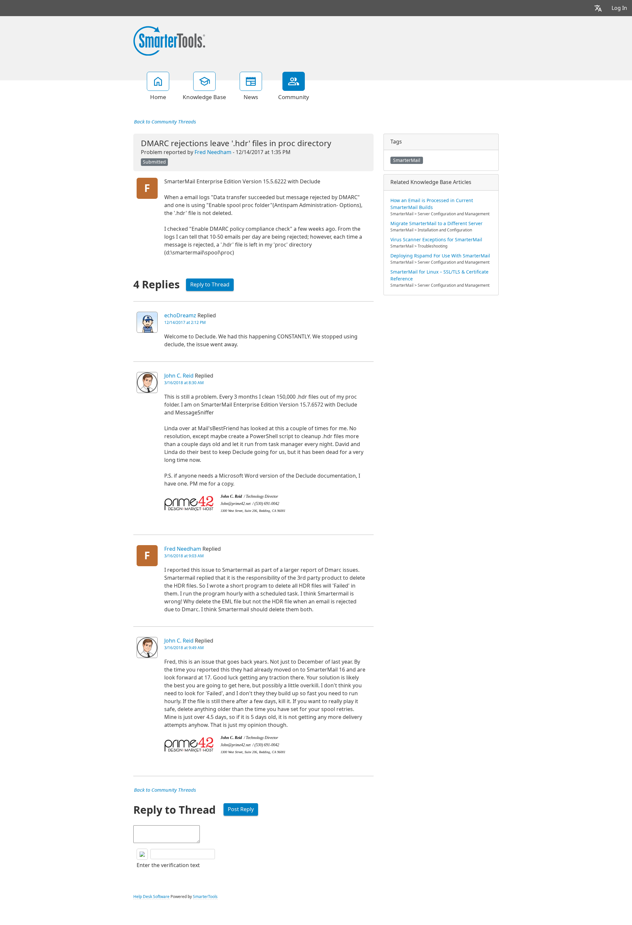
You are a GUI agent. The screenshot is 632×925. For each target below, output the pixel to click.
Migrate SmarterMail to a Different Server (436, 223)
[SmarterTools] (169, 40)
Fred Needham (213, 152)
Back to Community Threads (165, 122)
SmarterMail (406, 160)
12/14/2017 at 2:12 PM (185, 322)
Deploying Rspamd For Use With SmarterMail (440, 255)
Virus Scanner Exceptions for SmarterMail (436, 239)
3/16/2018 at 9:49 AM (184, 648)
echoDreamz (180, 315)
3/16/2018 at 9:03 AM (184, 556)
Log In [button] (619, 8)
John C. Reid (179, 376)
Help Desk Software (151, 896)
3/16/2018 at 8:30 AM (184, 383)
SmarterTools (205, 896)
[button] (598, 8)
